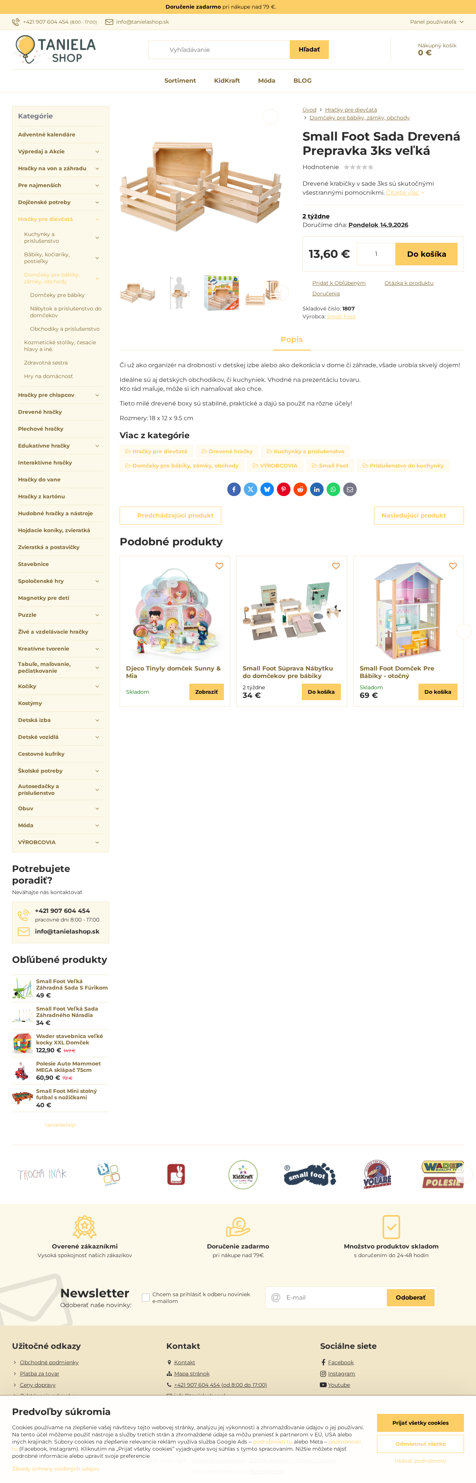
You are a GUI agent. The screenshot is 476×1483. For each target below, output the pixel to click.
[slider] (359, 167)
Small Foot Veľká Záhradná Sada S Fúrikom (72, 984)
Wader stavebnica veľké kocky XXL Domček (69, 1039)
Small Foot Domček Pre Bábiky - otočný (397, 672)
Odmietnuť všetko (420, 1444)
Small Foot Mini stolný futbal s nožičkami (66, 1094)
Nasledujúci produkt (414, 515)
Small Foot (341, 316)
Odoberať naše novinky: (95, 1305)
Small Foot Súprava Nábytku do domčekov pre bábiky (288, 672)
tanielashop (60, 1124)
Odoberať (411, 1297)
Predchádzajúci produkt (175, 515)
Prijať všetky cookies (420, 1422)
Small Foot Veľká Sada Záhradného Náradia (67, 1012)
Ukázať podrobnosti (421, 1460)
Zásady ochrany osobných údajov (55, 1468)
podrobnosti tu (272, 1441)
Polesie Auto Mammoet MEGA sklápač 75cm (68, 1067)
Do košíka (426, 254)
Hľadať (309, 49)
